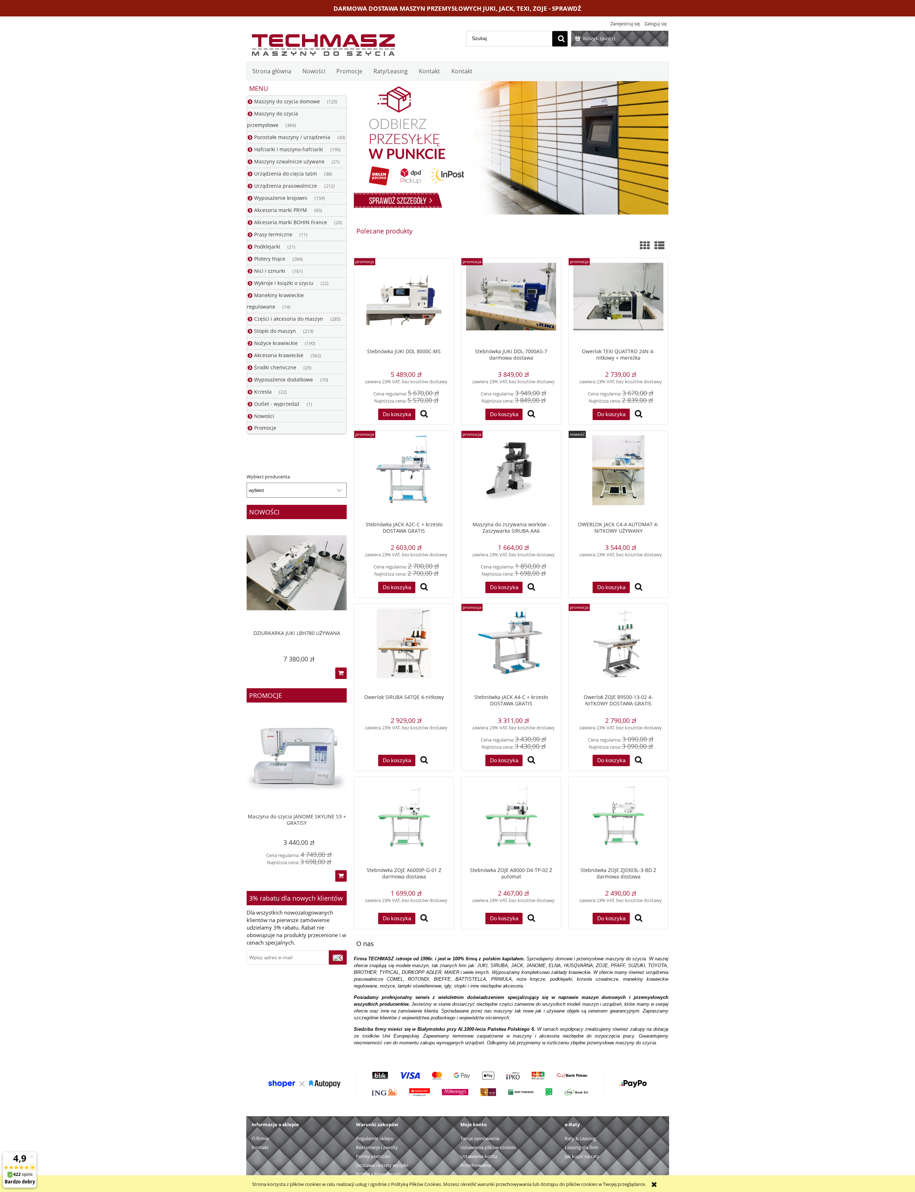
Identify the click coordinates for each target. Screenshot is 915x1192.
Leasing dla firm (581, 1147)
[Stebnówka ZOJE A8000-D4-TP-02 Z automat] (511, 822)
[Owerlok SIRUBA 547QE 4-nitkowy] (404, 649)
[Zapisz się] (338, 957)
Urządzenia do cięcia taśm (285, 173)
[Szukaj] (560, 38)
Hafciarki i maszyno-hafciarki (288, 149)
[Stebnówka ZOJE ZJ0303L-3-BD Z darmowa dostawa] (618, 822)
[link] (511, 148)
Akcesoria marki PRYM (280, 210)
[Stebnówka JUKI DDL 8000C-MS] (404, 303)
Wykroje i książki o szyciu (283, 283)
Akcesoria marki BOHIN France (290, 222)
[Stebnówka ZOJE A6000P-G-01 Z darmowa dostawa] (404, 822)
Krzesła (263, 391)
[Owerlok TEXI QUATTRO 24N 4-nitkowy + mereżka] (618, 303)
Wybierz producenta (268, 476)
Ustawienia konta (478, 1156)
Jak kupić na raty (582, 1156)
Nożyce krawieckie (276, 343)
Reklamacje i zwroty (377, 1147)
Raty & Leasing (580, 1138)
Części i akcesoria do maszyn (288, 318)
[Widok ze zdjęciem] (645, 245)
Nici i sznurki (269, 270)
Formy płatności (373, 1156)
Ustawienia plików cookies (488, 1147)
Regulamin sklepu (375, 1138)
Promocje (265, 427)
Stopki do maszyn (275, 330)
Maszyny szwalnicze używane (289, 161)
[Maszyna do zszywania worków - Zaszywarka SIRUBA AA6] (511, 475)
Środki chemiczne (275, 367)
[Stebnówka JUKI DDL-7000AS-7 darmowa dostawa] (511, 303)
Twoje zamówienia (479, 1138)
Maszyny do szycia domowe (287, 101)
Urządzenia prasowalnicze (285, 185)
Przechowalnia (475, 1165)
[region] (511, 148)
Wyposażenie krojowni (280, 197)
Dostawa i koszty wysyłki (382, 1165)
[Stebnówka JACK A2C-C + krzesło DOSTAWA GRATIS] (404, 475)
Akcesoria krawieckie (278, 355)
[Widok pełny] (659, 245)
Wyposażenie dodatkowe (283, 379)
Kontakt (260, 1147)
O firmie (260, 1138)
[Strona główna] (323, 43)
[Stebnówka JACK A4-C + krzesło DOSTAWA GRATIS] (511, 649)
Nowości (264, 416)
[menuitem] (272, 71)
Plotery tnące (269, 258)
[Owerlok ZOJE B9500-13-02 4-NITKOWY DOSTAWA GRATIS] (618, 649)
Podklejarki (267, 246)
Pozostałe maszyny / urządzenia (292, 137)
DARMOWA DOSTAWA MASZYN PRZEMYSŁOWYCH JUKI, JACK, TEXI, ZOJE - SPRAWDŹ (457, 8)
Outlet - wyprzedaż (277, 403)
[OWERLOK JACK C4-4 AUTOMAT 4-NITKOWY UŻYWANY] (618, 475)
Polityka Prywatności (378, 1174)
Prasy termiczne (273, 234)
